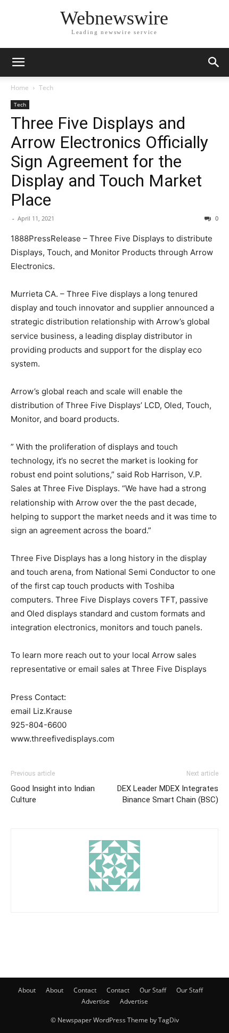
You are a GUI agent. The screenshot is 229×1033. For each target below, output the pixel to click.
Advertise (95, 1001)
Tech (46, 87)
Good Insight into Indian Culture (53, 794)
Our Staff (153, 990)
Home (20, 87)
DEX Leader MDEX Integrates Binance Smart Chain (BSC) (167, 794)
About (27, 990)
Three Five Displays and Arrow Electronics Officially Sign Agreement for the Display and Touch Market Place (109, 161)
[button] (18, 62)
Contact (84, 990)
